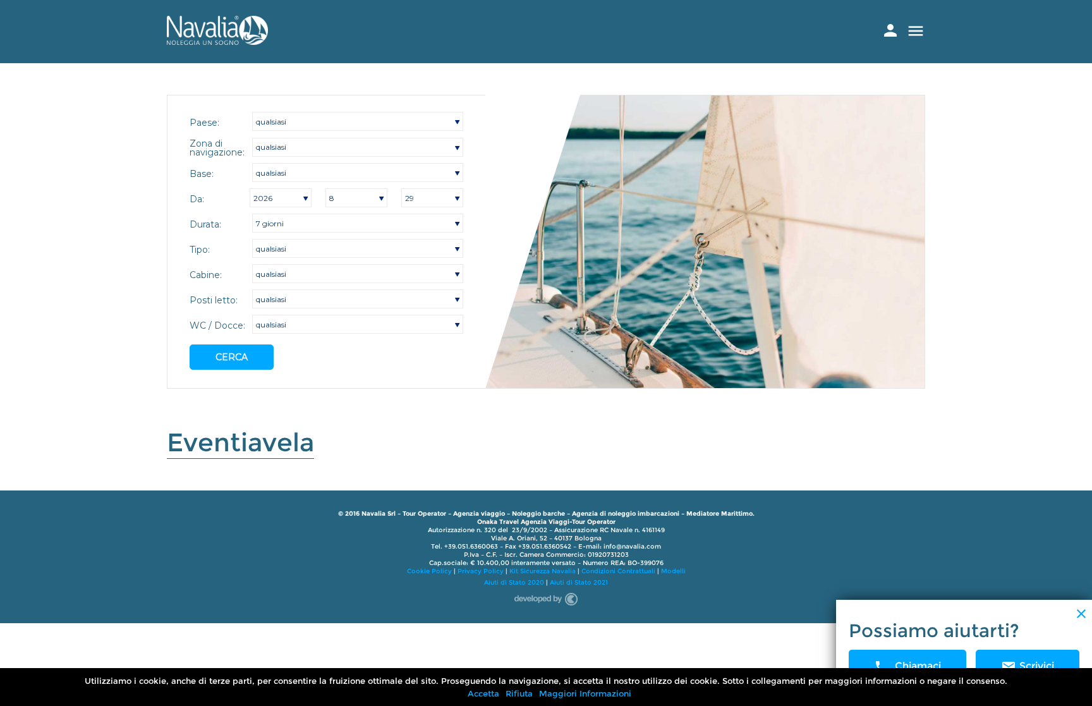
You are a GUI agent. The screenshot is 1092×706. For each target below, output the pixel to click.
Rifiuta (519, 693)
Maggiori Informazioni (585, 693)
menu (915, 30)
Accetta (483, 693)
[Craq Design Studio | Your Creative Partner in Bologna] (546, 597)
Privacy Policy (481, 571)
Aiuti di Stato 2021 (579, 582)
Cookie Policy (429, 571)
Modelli (673, 571)
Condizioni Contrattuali (618, 571)
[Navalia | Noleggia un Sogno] (217, 41)
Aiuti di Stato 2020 (514, 582)
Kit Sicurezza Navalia (542, 571)
